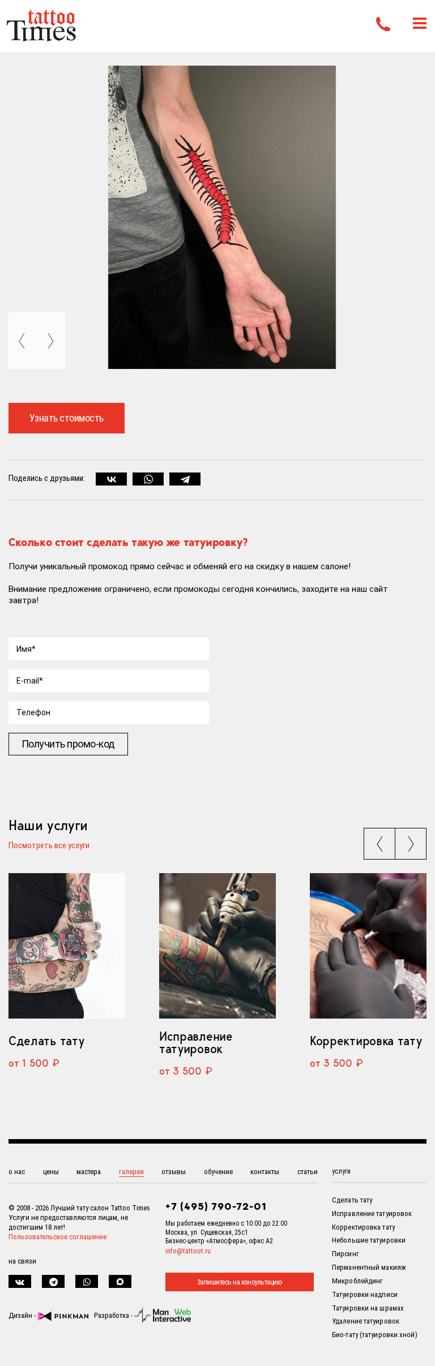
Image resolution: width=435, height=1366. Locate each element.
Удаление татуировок (365, 1321)
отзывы (173, 1171)
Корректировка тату (365, 1040)
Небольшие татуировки (369, 1240)
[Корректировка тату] (368, 946)
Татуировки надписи (365, 1294)
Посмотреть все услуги (48, 845)
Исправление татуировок (196, 1042)
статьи (307, 1171)
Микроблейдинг (357, 1281)
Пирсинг (345, 1253)
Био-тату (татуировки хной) (374, 1334)
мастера (88, 1171)
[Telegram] (185, 479)
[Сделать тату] (66, 946)
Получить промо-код (68, 744)
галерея (131, 1171)
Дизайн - (22, 1315)
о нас (16, 1171)
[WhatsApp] (148, 479)
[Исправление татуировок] (217, 946)
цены (51, 1171)
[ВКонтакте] (111, 479)
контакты (264, 1171)
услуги (341, 1171)
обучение (218, 1171)
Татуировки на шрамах (368, 1308)
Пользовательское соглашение (57, 1236)
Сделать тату (46, 1040)
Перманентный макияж (369, 1267)
